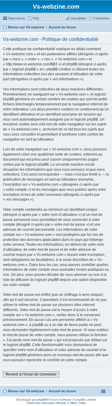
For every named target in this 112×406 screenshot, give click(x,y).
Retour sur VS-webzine (26, 391)
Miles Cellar (78, 403)
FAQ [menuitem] (36, 18)
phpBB (42, 399)
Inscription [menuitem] (78, 18)
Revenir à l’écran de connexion (31, 374)
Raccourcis (16, 18)
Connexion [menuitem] (101, 18)
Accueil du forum (62, 391)
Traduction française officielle (46, 403)
